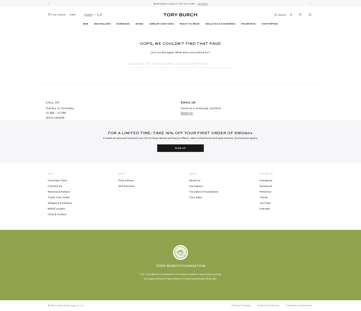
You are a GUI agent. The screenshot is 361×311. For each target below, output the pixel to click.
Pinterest (266, 191)
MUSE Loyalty (56, 208)
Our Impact (196, 186)
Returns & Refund (59, 191)
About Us (194, 180)
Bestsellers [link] (102, 24)
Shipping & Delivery (60, 202)
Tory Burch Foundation (203, 191)
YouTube (265, 202)
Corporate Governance (299, 305)
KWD (72, 14)
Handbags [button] (123, 24)
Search (282, 15)
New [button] (85, 24)
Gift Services (126, 186)
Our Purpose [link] (270, 24)
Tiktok (264, 197)
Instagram (266, 180)
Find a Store (58, 14)
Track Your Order (59, 197)
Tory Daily (195, 197)
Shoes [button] (139, 24)
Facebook (266, 186)
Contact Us (55, 186)
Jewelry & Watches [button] (161, 24)
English (88, 14)
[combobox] (175, 64)
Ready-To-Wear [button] (190, 24)
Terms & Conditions (268, 305)
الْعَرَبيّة (99, 14)
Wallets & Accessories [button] (220, 24)
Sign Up (180, 148)
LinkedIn (265, 208)
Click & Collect (57, 214)
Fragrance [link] (248, 24)
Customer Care (57, 180)
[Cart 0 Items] (308, 15)
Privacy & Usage (241, 305)
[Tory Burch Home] (180, 14)
